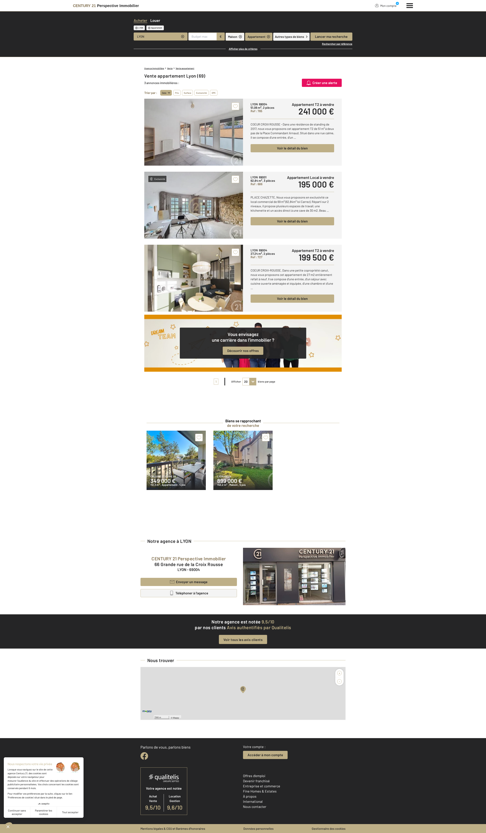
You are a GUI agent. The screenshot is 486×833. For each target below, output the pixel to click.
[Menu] (409, 5)
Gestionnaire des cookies (329, 828)
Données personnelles (258, 828)
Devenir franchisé (256, 781)
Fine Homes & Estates (260, 791)
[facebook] (144, 756)
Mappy (176, 717)
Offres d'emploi (254, 776)
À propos (249, 796)
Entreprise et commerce (261, 786)
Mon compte (388, 5)
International (253, 801)
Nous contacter (254, 806)
